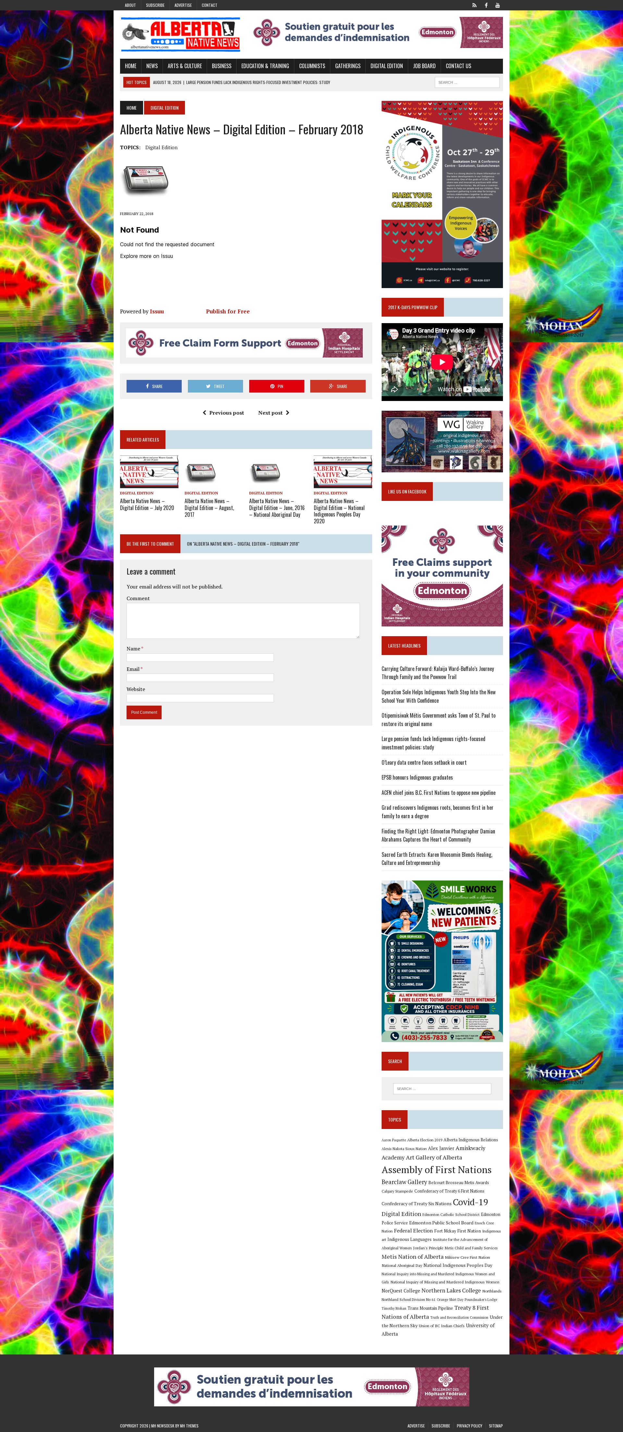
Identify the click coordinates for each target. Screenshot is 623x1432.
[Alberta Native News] (180, 34)
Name (134, 648)
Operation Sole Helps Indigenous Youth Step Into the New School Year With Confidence (438, 696)
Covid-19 (470, 1202)
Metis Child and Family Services (471, 1247)
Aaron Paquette (394, 1140)
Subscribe (155, 5)
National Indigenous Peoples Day (457, 1265)
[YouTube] (498, 4)
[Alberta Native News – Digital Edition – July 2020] (149, 483)
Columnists (312, 66)
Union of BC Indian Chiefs (442, 1325)
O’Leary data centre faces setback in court (424, 762)
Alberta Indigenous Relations (471, 1140)
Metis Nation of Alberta (413, 1256)
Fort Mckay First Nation (457, 1231)
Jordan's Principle (428, 1247)
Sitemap (496, 1425)
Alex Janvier (441, 1148)
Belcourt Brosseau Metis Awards (458, 1182)
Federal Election (413, 1230)
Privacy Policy (469, 1425)
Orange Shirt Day (450, 1299)
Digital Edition (387, 66)
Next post (270, 412)
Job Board (424, 66)
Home (130, 66)
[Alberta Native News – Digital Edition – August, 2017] (201, 483)
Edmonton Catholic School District (451, 1214)
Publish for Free (228, 311)
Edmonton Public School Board (441, 1223)
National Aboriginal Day (402, 1265)
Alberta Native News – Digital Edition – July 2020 (147, 504)
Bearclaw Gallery (404, 1182)
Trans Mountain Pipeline (430, 1308)
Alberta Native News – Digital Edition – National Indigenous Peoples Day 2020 (339, 511)
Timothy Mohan (394, 1308)
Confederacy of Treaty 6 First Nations (449, 1191)
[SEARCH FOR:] (467, 81)
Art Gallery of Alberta (434, 1157)
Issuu (157, 311)
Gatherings (347, 66)
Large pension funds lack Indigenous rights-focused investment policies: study (433, 743)
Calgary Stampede (397, 1191)
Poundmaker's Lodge (481, 1299)
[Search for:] (442, 1088)
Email (133, 669)
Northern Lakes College (451, 1290)
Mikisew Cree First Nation (467, 1257)
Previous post (226, 412)
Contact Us (458, 66)
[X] (474, 4)
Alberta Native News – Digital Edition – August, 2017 (209, 507)
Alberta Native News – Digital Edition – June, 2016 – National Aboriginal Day (277, 507)
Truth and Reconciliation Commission (459, 1317)
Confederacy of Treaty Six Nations (417, 1203)
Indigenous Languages (409, 1239)
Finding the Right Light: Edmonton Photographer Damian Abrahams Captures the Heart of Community (438, 835)
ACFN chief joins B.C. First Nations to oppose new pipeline (438, 792)
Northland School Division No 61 (408, 1299)
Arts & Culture (185, 66)
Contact (209, 5)
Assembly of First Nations (437, 1169)
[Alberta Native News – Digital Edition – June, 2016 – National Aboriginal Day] (265, 483)
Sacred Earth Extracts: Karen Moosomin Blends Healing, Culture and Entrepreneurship (437, 859)
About (130, 5)
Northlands (492, 1290)
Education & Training (265, 66)
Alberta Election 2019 (424, 1139)
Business (221, 66)
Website (136, 689)
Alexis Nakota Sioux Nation (404, 1148)
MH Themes (189, 1425)
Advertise (183, 5)
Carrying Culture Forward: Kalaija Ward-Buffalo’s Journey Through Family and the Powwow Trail (438, 673)
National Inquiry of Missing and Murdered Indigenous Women (444, 1281)
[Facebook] (486, 4)
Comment (138, 598)
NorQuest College (401, 1291)
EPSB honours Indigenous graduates (417, 777)
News (152, 66)
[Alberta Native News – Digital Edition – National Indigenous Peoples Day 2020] (343, 483)
